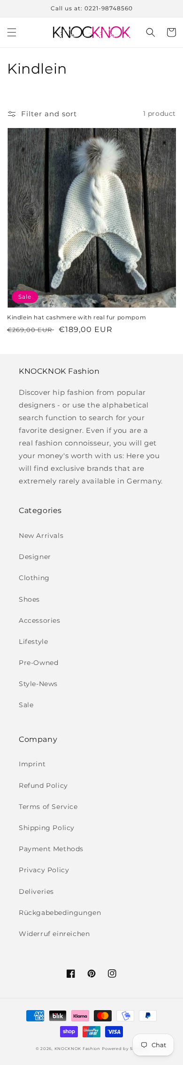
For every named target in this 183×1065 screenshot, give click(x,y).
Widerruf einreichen (54, 933)
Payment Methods (51, 849)
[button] (11, 32)
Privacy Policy (44, 870)
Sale (26, 705)
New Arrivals (41, 535)
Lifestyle (33, 641)
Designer (35, 556)
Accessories (40, 620)
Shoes (29, 599)
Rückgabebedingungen (60, 912)
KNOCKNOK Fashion (77, 1048)
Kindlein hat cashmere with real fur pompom (76, 317)
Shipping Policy (47, 827)
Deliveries (36, 891)
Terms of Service (48, 806)
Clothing (34, 578)
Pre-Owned (38, 662)
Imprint (32, 764)
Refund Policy (43, 785)
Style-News (38, 684)
